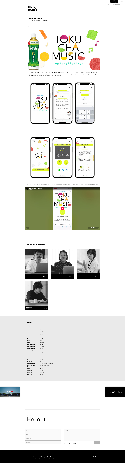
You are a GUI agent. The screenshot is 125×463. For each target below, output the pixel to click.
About (28, 456)
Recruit (32, 456)
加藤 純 (41, 340)
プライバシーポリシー (69, 443)
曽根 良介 (41, 336)
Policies (90, 456)
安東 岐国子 (42, 342)
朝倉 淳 (41, 357)
